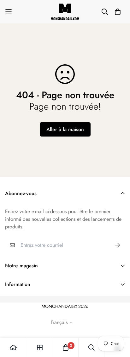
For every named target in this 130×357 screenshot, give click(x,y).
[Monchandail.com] (65, 11)
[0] (65, 347)
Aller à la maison (65, 129)
